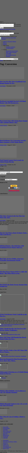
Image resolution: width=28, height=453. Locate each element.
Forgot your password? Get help (7, 29)
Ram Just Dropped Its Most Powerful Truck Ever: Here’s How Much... (13, 359)
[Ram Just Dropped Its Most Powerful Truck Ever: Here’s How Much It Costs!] (13, 356)
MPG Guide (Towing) (11, 52)
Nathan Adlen (3, 145)
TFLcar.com (6, 445)
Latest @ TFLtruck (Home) (9, 41)
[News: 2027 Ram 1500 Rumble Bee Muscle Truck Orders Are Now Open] (10, 334)
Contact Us (5, 444)
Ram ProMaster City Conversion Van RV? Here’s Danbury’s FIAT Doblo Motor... (13, 141)
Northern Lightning (10, 47)
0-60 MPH (8, 53)
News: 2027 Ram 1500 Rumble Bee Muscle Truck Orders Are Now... (13, 338)
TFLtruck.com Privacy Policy (10, 441)
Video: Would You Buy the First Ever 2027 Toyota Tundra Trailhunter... (13, 329)
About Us (5, 443)
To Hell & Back (10, 48)
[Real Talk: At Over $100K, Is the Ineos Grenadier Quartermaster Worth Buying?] (3, 256)
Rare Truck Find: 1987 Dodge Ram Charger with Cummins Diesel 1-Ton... (13, 121)
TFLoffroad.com (7, 447)
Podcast (5, 44)
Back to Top (6, 448)
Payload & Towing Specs (12, 51)
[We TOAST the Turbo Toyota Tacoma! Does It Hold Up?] (3, 281)
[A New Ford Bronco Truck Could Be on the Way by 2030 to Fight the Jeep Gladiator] (12, 311)
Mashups (8, 56)
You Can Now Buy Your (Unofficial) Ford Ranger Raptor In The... (13, 82)
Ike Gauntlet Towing (11, 55)
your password (17, 26)
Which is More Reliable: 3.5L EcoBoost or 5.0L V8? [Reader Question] (13, 391)
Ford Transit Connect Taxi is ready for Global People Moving (12, 161)
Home (1, 60)
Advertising (6, 440)
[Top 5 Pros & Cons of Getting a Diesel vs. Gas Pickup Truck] (3, 413)
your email (16, 33)
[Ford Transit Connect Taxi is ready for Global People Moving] (8, 157)
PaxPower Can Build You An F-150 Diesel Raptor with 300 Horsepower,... (13, 102)
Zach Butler (3, 86)
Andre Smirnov (3, 125)
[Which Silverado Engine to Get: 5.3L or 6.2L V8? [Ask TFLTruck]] (3, 400)
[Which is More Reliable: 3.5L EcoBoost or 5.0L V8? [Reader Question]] (3, 388)
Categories (2, 179)
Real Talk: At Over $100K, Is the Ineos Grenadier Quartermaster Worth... (12, 259)
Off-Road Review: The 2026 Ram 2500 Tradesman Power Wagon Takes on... (12, 246)
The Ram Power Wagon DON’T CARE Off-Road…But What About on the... (13, 272)
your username (17, 24)
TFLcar (5, 43)
